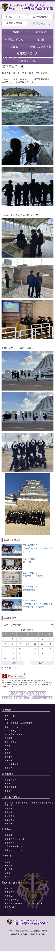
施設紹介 (9, 746)
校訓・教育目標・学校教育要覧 (18, 723)
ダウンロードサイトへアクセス (40, 682)
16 (20, 649)
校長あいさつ (10, 716)
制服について (10, 749)
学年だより (10, 888)
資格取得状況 (10, 787)
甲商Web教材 (11, 907)
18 (35, 649)
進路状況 (9, 835)
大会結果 (9, 865)
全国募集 (9, 812)
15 (12, 649)
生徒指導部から (11, 900)
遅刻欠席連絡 (15, 23)
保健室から (10, 896)
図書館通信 (10, 892)
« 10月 (12, 663)
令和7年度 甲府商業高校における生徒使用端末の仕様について (29, 804)
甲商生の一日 (10, 757)
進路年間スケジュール (14, 839)
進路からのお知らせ (13, 850)
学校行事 (9, 869)
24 (27, 653)
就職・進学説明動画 (13, 846)
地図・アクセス (15, 16)
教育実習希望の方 (27, 53)
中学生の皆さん (14, 39)
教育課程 (9, 738)
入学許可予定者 (27, 61)
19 (42, 649)
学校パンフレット (12, 727)
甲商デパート (10, 877)
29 (12, 658)
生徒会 (14, 47)
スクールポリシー (12, 731)
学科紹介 (9, 783)
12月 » (42, 663)
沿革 (7, 719)
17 (27, 649)
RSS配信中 (11, 668)
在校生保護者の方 (40, 47)
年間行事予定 (10, 742)
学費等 (8, 753)
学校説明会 (10, 820)
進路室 (41, 39)
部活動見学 (10, 816)
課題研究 (9, 791)
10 (27, 644)
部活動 (8, 862)
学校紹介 (14, 32)
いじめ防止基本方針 (13, 764)
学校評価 (9, 761)
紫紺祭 (8, 873)
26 (42, 653)
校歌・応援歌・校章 (13, 734)
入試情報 (9, 808)
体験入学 (9, 823)
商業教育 (41, 32)
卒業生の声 (10, 843)
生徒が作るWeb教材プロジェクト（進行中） (25, 903)
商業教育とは (10, 780)
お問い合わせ (42, 16)
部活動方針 (10, 768)
